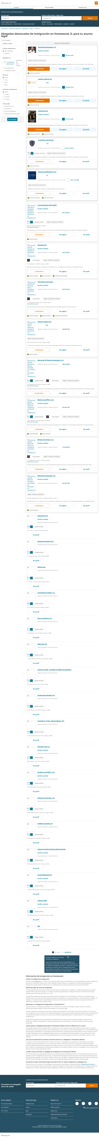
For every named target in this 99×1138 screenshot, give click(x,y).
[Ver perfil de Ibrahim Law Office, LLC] (31, 775)
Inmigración (25, 28)
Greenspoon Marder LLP (46, 695)
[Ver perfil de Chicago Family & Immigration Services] (31, 852)
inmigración (37, 981)
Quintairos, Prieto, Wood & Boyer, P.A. (50, 721)
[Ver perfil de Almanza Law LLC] (31, 750)
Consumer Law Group (46, 140)
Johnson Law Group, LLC (46, 798)
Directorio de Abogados (15, 28)
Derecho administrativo (6, 24)
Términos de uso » (45, 1126)
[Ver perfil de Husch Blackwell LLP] (31, 878)
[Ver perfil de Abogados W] (31, 250)
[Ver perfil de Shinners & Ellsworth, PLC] (32, 175)
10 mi (6, 80)
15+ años (7, 99)
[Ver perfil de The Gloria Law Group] (31, 288)
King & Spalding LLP (44, 618)
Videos (28, 1107)
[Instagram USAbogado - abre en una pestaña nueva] (83, 1103)
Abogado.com (4, 28)
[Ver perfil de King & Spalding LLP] (31, 622)
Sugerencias (54, 1111)
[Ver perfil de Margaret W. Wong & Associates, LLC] (31, 368)
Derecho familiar (18, 24)
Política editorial (55, 1107)
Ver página (62, 69)
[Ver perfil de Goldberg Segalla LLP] (31, 827)
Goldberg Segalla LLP (45, 824)
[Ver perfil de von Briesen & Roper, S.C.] (31, 596)
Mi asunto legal (5, 15)
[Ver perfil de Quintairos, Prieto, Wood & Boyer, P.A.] (31, 724)
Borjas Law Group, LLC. (46, 440)
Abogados (23, 7)
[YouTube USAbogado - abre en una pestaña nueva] (96, 1103)
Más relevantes (9, 51)
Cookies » (65, 1126)
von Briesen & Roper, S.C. (46, 593)
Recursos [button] (49, 7)
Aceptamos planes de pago (12, 114)
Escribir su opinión (43, 51)
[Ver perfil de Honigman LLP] (31, 519)
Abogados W (42, 245)
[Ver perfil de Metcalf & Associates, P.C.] (32, 49)
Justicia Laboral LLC (45, 79)
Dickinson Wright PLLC (45, 541)
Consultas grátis (9, 68)
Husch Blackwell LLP (44, 875)
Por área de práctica (6, 1103)
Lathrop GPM (42, 901)
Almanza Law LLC (43, 747)
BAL (38, 926)
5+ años (7, 94)
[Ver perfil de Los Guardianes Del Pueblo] (31, 211)
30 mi (6, 82)
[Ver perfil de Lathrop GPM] (31, 904)
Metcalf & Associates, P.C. (47, 47)
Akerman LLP (42, 644)
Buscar (90, 18)
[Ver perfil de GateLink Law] (32, 116)
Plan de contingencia (10, 111)
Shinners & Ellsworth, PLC (47, 172)
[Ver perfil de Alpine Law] (31, 570)
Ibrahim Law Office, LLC (46, 772)
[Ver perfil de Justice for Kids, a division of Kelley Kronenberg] (31, 673)
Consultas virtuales (10, 70)
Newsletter (29, 1114)
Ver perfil (86, 69)
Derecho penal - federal (28, 24)
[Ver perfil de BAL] (31, 929)
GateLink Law (43, 111)
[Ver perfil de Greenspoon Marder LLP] (31, 698)
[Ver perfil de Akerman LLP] (31, 647)
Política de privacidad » (37, 1126)
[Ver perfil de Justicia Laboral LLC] (32, 82)
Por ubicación (5, 1107)
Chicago (43, 24)
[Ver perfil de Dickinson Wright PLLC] (31, 545)
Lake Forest (66, 24)
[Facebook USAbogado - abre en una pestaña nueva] (77, 1103)
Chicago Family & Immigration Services (51, 849)
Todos (6, 77)
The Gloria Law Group (45, 282)
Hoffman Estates (58, 24)
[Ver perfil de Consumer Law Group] (32, 143)
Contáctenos (39, 69)
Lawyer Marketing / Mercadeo (59, 1114)
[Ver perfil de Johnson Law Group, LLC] (31, 801)
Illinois (31, 28)
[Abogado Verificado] (72, 958)
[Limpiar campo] (39, 18)
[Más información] (10, 63)
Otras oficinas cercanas (32, 227)
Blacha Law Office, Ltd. (46, 400)
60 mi (6, 85)
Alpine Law (41, 567)
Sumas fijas (8, 108)
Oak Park (72, 24)
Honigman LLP (42, 516)
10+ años (7, 97)
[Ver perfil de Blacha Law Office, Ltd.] (31, 406)
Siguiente (68, 952)
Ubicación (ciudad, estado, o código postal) (52, 15)
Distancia (7, 53)
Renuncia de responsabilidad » (56, 1126)
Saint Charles (50, 24)
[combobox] (21, 18)
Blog (27, 1111)
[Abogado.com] (6, 3)
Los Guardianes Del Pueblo (47, 205)
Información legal (31, 1100)
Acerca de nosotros (56, 1103)
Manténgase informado (87, 1064)
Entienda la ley (30, 1103)
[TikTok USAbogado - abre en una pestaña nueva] (89, 1103)
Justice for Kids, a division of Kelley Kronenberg (54, 670)
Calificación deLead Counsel (19, 63)
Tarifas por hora (9, 106)
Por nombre (4, 1111)
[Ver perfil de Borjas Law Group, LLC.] (31, 446)
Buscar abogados (6, 1100)
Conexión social (82, 7)
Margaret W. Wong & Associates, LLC (51, 360)
